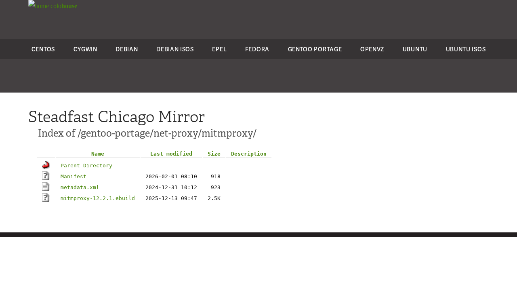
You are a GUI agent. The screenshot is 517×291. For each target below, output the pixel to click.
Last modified (171, 154)
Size (214, 154)
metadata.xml (80, 187)
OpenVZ (372, 49)
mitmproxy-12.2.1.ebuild (98, 198)
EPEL (219, 49)
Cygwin (85, 49)
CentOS (43, 49)
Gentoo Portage (315, 49)
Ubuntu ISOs (466, 49)
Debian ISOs (175, 49)
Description (249, 154)
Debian (127, 49)
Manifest (73, 176)
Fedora (257, 49)
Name (97, 154)
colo (63, 5)
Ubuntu (415, 49)
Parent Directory (86, 165)
